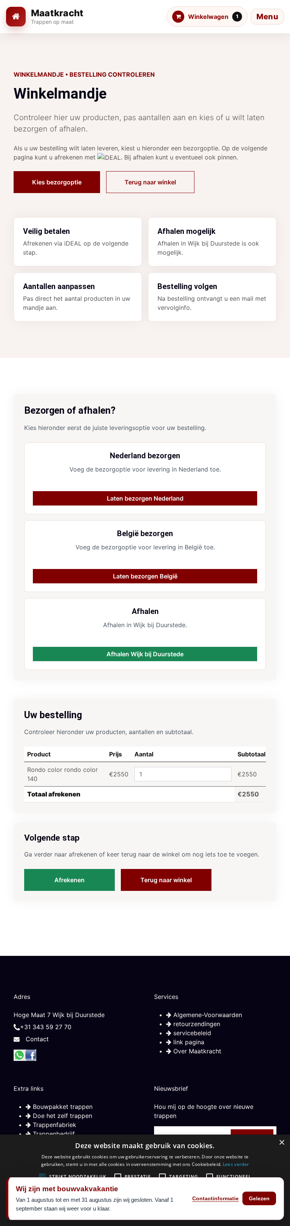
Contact (37, 1039)
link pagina (187, 1042)
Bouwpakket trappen (62, 1106)
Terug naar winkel (150, 182)
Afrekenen (69, 880)
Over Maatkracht (196, 1051)
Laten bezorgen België (145, 576)
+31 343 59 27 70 (45, 1027)
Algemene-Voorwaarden (206, 1015)
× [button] (281, 1143)
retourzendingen (195, 1024)
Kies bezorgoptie (57, 182)
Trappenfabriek (53, 1125)
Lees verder (236, 1164)
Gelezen (259, 1198)
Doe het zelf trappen (61, 1115)
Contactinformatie (215, 1198)
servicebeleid (191, 1033)
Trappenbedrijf (53, 1134)
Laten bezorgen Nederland (145, 498)
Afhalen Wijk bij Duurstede (145, 654)
